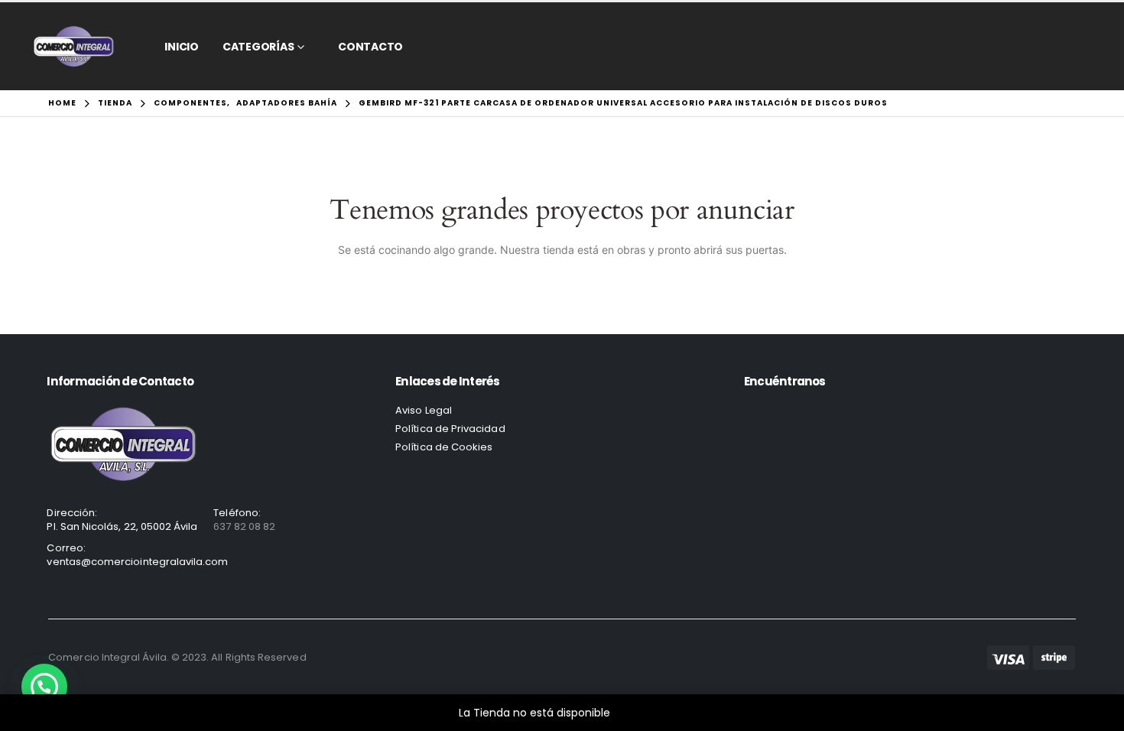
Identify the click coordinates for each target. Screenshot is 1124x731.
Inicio (181, 46)
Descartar (639, 712)
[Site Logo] (73, 46)
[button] (44, 687)
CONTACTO (370, 46)
